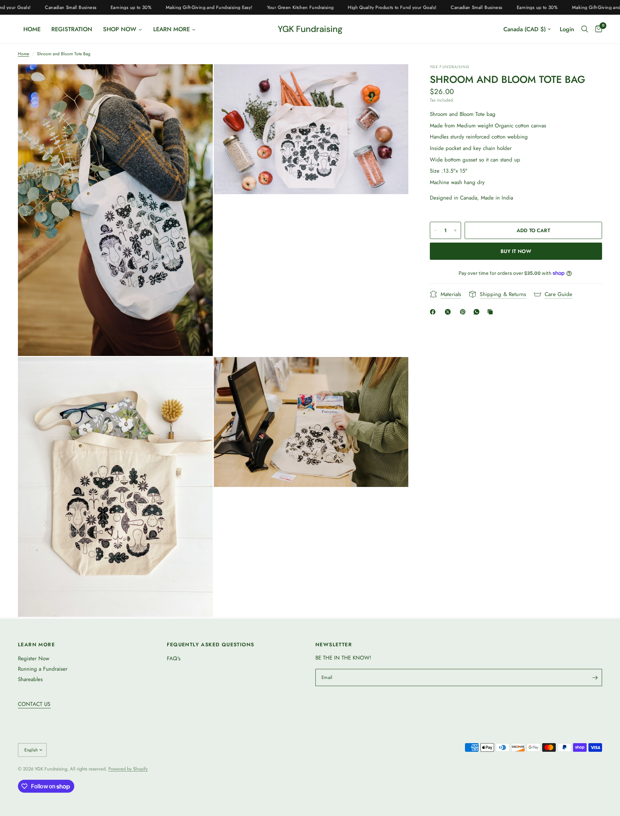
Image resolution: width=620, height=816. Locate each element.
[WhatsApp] (478, 312)
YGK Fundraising (310, 29)
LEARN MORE (36, 644)
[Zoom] (198, 79)
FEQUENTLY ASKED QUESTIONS (210, 644)
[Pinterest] (464, 312)
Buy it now (516, 251)
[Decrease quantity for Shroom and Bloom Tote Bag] (435, 230)
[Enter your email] (595, 677)
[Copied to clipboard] (491, 312)
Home (23, 54)
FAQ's (173, 658)
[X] (449, 312)
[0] (597, 29)
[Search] (585, 29)
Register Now (33, 658)
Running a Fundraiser (42, 669)
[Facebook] (434, 312)
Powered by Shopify (128, 768)
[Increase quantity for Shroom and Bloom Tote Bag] (455, 230)
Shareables (30, 679)
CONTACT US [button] (34, 704)
